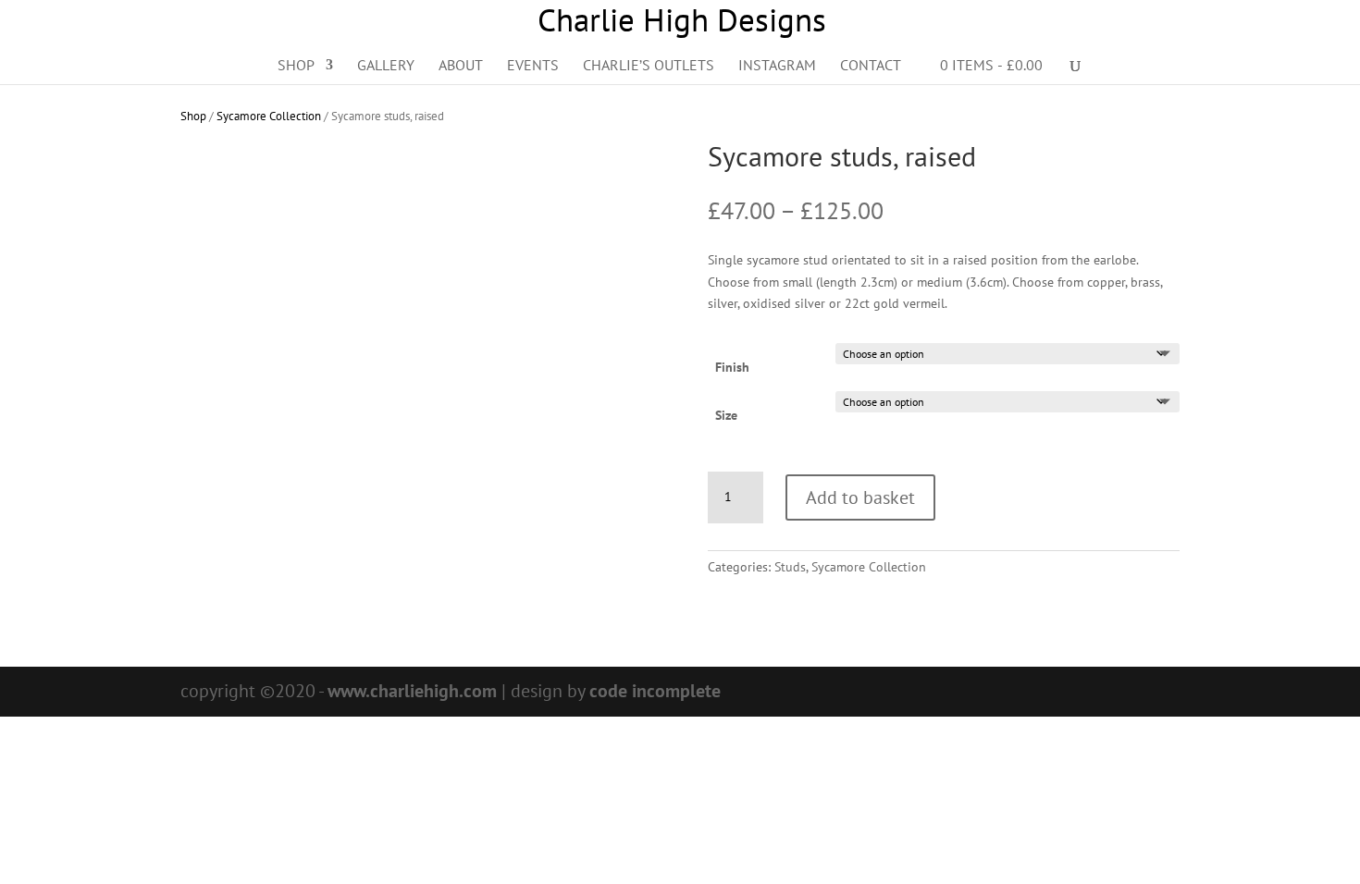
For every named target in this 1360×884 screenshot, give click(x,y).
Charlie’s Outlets (648, 66)
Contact (870, 66)
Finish (732, 367)
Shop (296, 66)
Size (726, 415)
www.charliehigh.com (412, 691)
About (461, 66)
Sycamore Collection (268, 116)
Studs (790, 567)
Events (533, 66)
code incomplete (655, 691)
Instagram (777, 66)
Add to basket (860, 497)
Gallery (385, 66)
